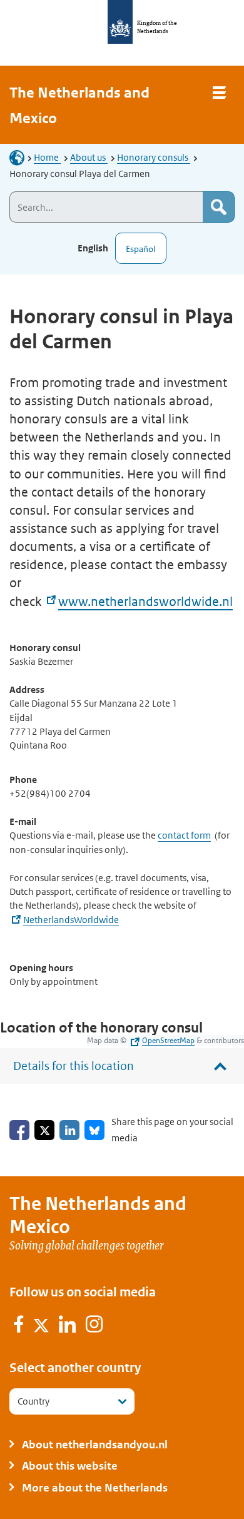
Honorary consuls (153, 157)
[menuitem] (19, 1326)
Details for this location (73, 1066)
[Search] (218, 207)
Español (141, 249)
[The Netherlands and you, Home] (20, 157)
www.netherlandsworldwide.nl (145, 601)
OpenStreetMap (168, 1040)
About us (89, 157)
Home (47, 157)
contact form (184, 835)
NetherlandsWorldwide (71, 920)
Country (33, 1401)
